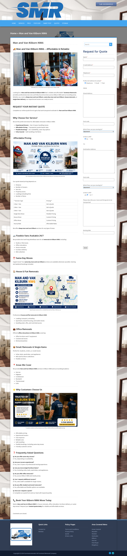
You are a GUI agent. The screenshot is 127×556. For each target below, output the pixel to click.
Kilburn (94, 538)
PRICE (29, 23)
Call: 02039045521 (106, 4)
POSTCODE (37, 23)
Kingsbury (95, 545)
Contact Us (41, 529)
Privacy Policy (69, 531)
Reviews (41, 531)
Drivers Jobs (69, 536)
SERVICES (21, 23)
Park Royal (95, 543)
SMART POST (47, 23)
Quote (67, 534)
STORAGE (65, 23)
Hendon (94, 534)
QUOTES (56, 23)
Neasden (94, 531)
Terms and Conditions (72, 529)
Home (13, 33)
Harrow (94, 540)
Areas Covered (96, 529)
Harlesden (95, 536)
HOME (14, 23)
